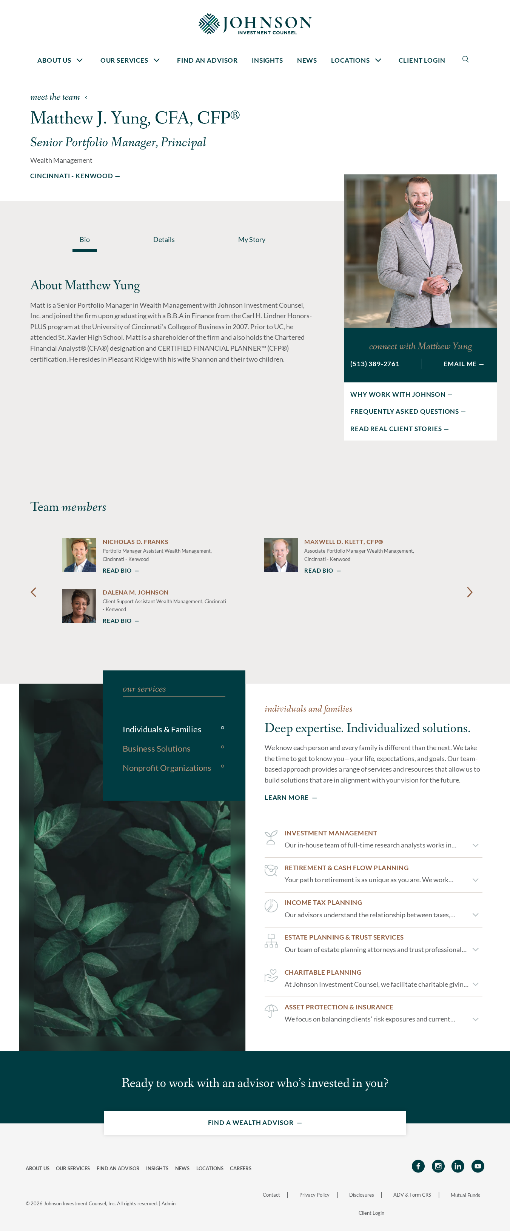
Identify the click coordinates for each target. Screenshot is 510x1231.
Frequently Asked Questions (404, 411)
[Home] (255, 23)
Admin (169, 1203)
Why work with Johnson (398, 394)
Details (164, 239)
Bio (85, 239)
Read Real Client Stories (396, 429)
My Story (251, 239)
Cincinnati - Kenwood (71, 176)
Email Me (460, 364)
